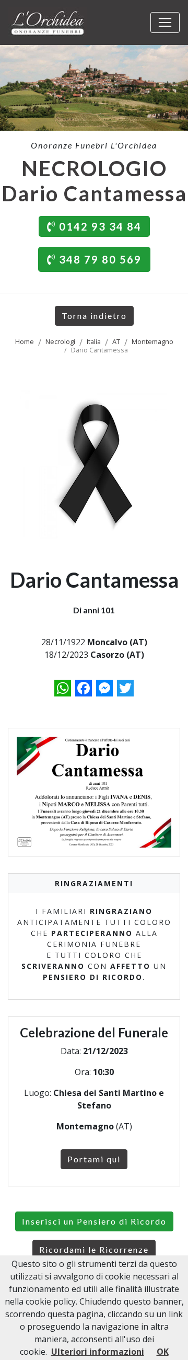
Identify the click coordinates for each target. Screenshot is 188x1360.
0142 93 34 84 (99, 226)
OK (163, 1351)
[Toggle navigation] (165, 22)
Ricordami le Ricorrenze (94, 1249)
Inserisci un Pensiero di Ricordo (94, 1221)
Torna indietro (94, 316)
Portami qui (94, 1159)
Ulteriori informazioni (97, 1351)
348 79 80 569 (99, 259)
